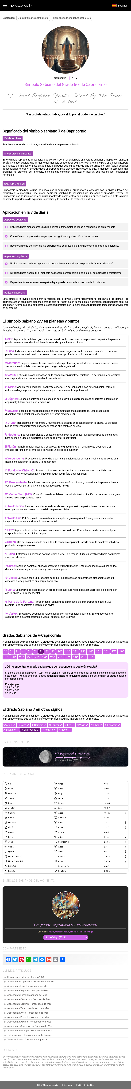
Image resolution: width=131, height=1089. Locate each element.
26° (60, 657)
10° (60, 651)
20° (14, 657)
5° (29, 651)
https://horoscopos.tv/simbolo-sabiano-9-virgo (71, 932)
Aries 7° (10, 725)
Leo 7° (70, 725)
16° (106, 651)
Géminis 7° (40, 725)
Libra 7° (97, 725)
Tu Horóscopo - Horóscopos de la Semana (29, 1035)
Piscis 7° (65, 729)
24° (44, 657)
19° (6, 657)
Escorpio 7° (113, 725)
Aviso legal (67, 1085)
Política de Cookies (85, 1085)
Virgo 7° (83, 725)
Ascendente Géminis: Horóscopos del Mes (29, 1004)
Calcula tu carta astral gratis (33, 17)
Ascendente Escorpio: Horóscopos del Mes (29, 1030)
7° (41, 651)
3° (17, 651)
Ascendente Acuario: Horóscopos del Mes (29, 1021)
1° (5, 651)
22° (29, 657)
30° (91, 657)
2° (11, 651)
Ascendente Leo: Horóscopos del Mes (27, 995)
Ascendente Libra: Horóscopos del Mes (27, 986)
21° (21, 657)
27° (68, 657)
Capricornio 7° (31, 729)
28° (75, 657)
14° (90, 651)
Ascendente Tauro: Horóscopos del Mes (28, 1008)
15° (98, 651)
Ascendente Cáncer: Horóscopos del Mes (28, 999)
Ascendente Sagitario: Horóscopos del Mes (29, 1026)
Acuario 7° (50, 729)
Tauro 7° (24, 725)
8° (47, 651)
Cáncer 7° (56, 725)
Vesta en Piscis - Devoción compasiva (27, 1039)
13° (83, 651)
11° (67, 651)
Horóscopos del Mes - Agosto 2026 (25, 977)
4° (23, 651)
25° (52, 657)
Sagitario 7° (12, 729)
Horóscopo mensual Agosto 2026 (72, 17)
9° (52, 651)
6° (35, 651)
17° (114, 651)
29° (83, 657)
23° (37, 657)
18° (121, 651)
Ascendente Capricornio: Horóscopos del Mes (31, 981)
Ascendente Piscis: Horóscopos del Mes (28, 1017)
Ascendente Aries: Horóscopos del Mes (27, 1013)
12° (75, 651)
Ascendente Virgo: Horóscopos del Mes (28, 990)
